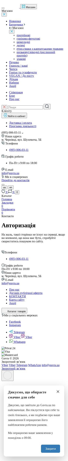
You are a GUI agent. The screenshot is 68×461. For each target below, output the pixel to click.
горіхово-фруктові (28, 38)
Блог (12, 95)
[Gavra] (9, 248)
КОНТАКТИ (17, 296)
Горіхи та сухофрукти (23, 72)
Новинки (15, 21)
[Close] (4, 15)
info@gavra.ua (10, 173)
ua (4, 187)
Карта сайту (17, 299)
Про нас (14, 99)
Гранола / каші (18, 65)
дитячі (21, 45)
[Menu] (3, 8)
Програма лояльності (22, 126)
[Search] (47, 106)
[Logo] (12, 7)
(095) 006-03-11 (19, 149)
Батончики (16, 24)
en (10, 187)
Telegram (19, 332)
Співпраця (16, 92)
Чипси (13, 69)
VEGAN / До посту (21, 75)
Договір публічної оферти (25, 293)
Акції (12, 86)
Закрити (50, 448)
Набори (14, 82)
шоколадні (23, 42)
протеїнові (23, 35)
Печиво (14, 62)
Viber (17, 337)
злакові (21, 58)
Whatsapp (20, 341)
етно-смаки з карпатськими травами (40, 48)
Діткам (13, 79)
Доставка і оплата (20, 122)
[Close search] (4, 107)
